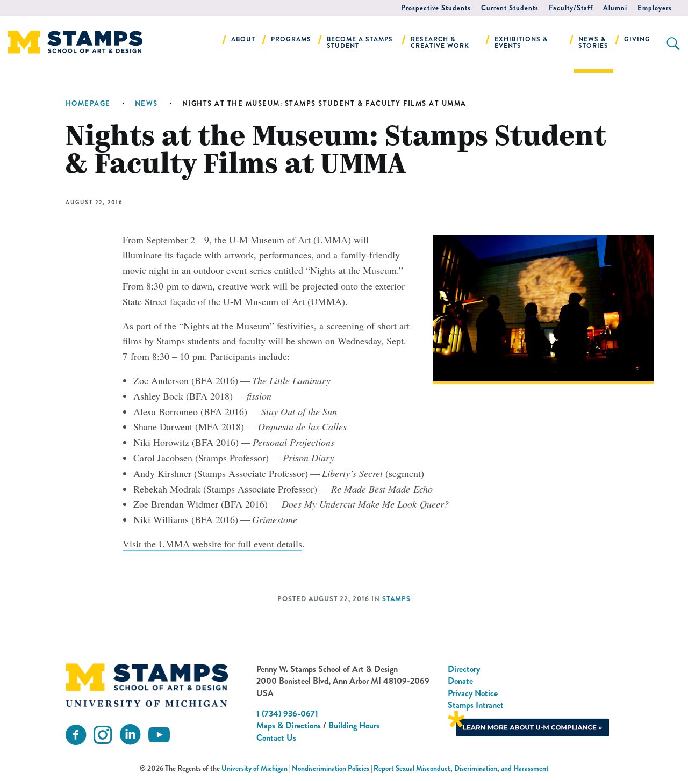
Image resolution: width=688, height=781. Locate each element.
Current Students (510, 8)
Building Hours (353, 725)
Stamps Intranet (476, 705)
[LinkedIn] (130, 735)
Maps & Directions (288, 725)
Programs (291, 39)
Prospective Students (436, 8)
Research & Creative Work (440, 42)
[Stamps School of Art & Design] (147, 685)
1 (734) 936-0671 (287, 713)
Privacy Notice (473, 693)
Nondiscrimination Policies (330, 768)
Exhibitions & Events (521, 42)
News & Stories (593, 42)
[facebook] (76, 735)
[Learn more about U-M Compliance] (528, 723)
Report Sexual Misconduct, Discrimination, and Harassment (461, 768)
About (243, 39)
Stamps (396, 599)
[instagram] (103, 735)
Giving (637, 39)
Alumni (615, 8)
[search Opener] (673, 43)
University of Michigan (254, 768)
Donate (460, 681)
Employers (654, 8)
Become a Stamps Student (360, 42)
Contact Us (276, 738)
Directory (464, 669)
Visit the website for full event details (212, 543)
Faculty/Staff (571, 8)
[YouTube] (159, 735)
